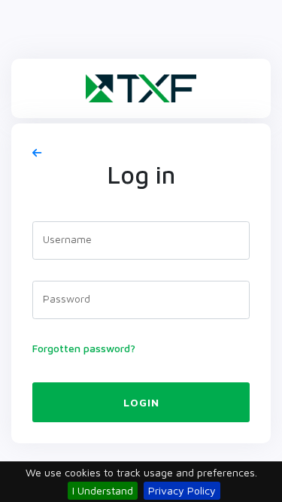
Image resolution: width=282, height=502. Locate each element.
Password (66, 298)
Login (141, 402)
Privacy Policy (182, 490)
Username (67, 239)
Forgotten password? (83, 348)
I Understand (102, 490)
